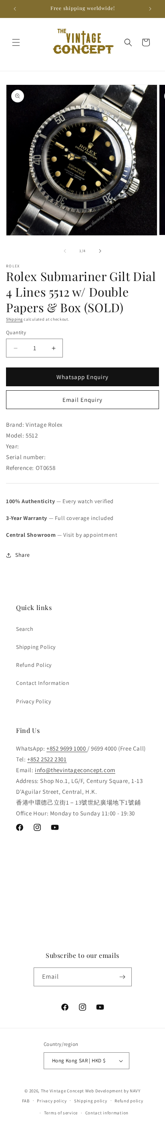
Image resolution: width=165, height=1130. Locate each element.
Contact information (107, 1113)
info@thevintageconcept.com (75, 770)
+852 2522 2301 (46, 759)
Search (25, 628)
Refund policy (129, 1101)
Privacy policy (51, 1101)
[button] (16, 42)
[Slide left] (65, 251)
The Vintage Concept (62, 1091)
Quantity (16, 332)
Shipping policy (90, 1101)
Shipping (14, 319)
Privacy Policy (33, 701)
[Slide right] (100, 251)
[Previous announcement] (15, 9)
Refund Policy (34, 664)
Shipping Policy (36, 646)
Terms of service (61, 1113)
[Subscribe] (122, 976)
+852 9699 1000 (66, 748)
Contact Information (42, 682)
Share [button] (22, 554)
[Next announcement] (150, 9)
